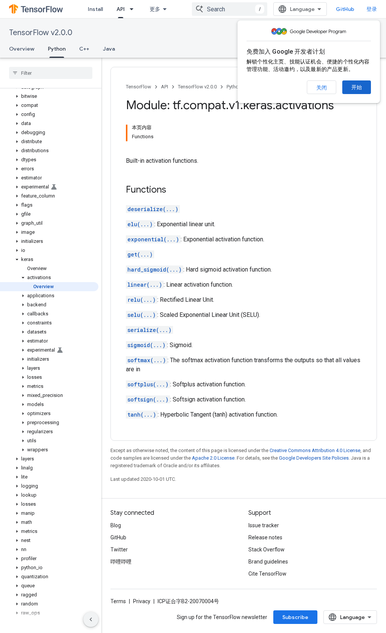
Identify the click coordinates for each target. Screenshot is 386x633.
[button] (49, 96)
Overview (21, 48)
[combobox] (229, 9)
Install (95, 9)
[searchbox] (50, 73)
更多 (155, 9)
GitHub (345, 9)
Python (57, 48)
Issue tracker (263, 525)
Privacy (141, 601)
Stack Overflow (266, 550)
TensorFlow (138, 87)
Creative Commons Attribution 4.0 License (315, 450)
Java (109, 48)
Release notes (265, 537)
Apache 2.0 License (213, 458)
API (120, 9)
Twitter (119, 550)
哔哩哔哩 (121, 562)
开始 (356, 87)
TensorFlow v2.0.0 (40, 32)
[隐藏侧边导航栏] (90, 619)
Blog (115, 525)
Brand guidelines (268, 562)
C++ (84, 48)
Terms (118, 601)
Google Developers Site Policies (314, 458)
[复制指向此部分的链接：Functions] (173, 190)
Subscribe (295, 617)
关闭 (321, 87)
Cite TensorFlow (267, 574)
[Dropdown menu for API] (134, 9)
